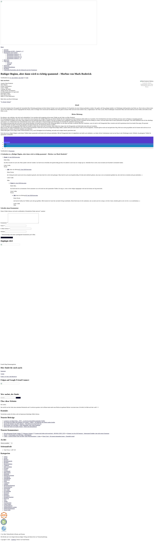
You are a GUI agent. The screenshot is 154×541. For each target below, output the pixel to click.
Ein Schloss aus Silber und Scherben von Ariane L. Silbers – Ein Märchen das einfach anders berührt (29, 422)
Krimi (5, 481)
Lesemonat (6, 482)
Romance (6, 494)
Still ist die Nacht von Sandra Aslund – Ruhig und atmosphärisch (20, 426)
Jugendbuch (7, 477)
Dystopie (6, 468)
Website (3, 231)
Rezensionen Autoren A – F (14, 54)
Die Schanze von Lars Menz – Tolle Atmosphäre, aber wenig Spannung (22, 425)
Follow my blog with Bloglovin (9, 376)
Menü (2, 47)
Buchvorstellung (8, 464)
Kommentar (4, 223)
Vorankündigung (8, 505)
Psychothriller (7, 491)
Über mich (6, 61)
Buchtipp (6, 462)
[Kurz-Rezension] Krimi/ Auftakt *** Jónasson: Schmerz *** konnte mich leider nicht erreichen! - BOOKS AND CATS (34, 433)
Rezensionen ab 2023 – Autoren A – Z (13, 51)
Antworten (17, 157)
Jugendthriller (7, 478)
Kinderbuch (7, 479)
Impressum (6, 65)
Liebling (6, 484)
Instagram (3, 371)
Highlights (6, 474)
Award (5, 458)
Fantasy (6, 469)
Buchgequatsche (8, 461)
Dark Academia (8, 466)
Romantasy (7, 495)
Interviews (6, 60)
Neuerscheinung (8, 487)
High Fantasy (7, 472)
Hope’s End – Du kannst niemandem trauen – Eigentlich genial (58, 436)
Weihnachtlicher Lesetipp (10, 507)
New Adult (6, 490)
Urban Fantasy (7, 504)
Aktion (5, 456)
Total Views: (7, 450)
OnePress (13, 539)
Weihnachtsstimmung (9, 508)
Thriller (6, 501)
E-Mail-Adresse (5, 228)
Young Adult (7, 510)
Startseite (6, 49)
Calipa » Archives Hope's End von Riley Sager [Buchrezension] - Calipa (22, 436)
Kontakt (9, 64)
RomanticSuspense (8, 497)
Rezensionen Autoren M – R (14, 57)
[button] (7, 142)
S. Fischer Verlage (6, 102)
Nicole (5, 157)
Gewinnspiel (7, 471)
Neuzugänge (7, 488)
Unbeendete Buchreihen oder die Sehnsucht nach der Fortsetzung (20, 70)
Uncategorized (7, 502)
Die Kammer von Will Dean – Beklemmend (20, 435)
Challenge (6, 465)
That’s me (9, 62)
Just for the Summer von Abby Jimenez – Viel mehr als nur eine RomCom (22, 423)
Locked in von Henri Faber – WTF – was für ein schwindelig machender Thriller (24, 421)
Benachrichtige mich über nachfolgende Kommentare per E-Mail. (18, 234)
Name (3, 225)
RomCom (6, 498)
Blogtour (6, 459)
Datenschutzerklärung (9, 67)
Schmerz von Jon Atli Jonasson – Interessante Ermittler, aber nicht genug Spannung (88, 433)
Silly (27, 77)
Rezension (11, 151)
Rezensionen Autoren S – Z (14, 58)
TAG (5, 500)
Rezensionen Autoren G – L (14, 55)
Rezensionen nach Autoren (10, 52)
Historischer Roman (9, 475)
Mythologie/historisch (9, 485)
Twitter (2, 374)
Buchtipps (6, 68)
